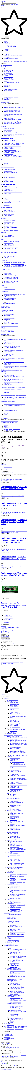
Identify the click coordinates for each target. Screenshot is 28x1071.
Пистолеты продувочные (10, 348)
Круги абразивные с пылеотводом (12, 112)
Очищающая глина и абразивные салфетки (14, 275)
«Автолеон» (4, 1061)
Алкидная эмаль (8, 130)
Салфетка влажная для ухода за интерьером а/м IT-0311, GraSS (13, 558)
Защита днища (7, 186)
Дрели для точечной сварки (11, 398)
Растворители (4, 291)
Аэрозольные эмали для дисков (12, 144)
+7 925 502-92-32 (14, 4)
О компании (7, 49)
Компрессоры (7, 364)
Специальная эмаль (9, 135)
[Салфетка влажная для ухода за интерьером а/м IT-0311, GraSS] (14, 550)
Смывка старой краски (9, 282)
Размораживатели (8, 77)
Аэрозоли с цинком (9, 148)
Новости (6, 42)
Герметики (3, 232)
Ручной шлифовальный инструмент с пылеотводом (17, 992)
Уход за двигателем (8, 87)
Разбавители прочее (9, 296)
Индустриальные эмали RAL (11, 132)
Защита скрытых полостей (10, 188)
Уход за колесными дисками (11, 89)
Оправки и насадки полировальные (13, 405)
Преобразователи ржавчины (11, 277)
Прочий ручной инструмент (11, 410)
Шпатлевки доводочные (10, 220)
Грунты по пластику (9, 244)
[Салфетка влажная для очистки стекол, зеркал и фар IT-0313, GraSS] (14, 513)
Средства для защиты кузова (8, 184)
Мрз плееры (7, 319)
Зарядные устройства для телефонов (13, 316)
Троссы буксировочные (7, 330)
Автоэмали (3, 126)
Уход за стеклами (8, 78)
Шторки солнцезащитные (7, 331)
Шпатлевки (3, 218)
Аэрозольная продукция (7, 138)
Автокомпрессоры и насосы (8, 303)
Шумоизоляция (7, 193)
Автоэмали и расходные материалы (13, 55)
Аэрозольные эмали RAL (10, 155)
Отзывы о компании (9, 620)
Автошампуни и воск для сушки (12, 82)
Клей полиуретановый (9, 256)
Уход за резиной (8, 90)
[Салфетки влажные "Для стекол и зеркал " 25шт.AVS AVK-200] (14, 567)
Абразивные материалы (7, 104)
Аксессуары (7, 57)
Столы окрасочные (8, 351)
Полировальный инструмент (8, 401)
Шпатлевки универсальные (11, 230)
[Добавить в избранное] (1, 454)
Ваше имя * (3, 1050)
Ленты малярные (8, 213)
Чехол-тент (3, 332)
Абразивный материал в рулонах (12, 110)
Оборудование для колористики (9, 422)
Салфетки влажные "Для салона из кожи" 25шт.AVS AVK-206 (14, 488)
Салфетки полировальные (10, 172)
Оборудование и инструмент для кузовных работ (13, 395)
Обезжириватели (8, 274)
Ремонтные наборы (8, 181)
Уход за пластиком (8, 74)
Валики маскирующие (9, 211)
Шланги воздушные (9, 363)
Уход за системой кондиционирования (13, 91)
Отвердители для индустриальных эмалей (14, 262)
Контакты (6, 51)
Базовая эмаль (7, 131)
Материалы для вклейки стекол (9, 252)
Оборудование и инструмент (11, 58)
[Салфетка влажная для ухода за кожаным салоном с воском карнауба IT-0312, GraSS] (14, 532)
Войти (3, 36)
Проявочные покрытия (9, 289)
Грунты (2, 239)
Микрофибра (7, 86)
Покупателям (7, 43)
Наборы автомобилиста (7, 310)
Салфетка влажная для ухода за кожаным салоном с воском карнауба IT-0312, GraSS (13, 540)
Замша (5, 83)
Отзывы (6, 50)
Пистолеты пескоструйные (10, 347)
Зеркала (3, 327)
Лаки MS (6, 164)
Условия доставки (11, 46)
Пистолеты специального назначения (13, 350)
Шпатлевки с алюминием (10, 227)
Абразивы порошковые (9, 116)
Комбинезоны (7, 202)
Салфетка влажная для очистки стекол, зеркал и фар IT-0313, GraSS (14, 522)
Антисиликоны (7, 273)
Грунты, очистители (9, 254)
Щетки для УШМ (8, 384)
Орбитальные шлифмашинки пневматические (15, 373)
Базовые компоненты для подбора (9, 421)
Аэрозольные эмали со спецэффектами (13, 156)
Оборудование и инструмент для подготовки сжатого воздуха (15, 969)
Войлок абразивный (9, 118)
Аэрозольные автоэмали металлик (12, 151)
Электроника (4, 311)
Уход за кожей (7, 71)
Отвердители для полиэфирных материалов (15, 265)
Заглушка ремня (5, 306)
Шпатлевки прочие (8, 226)
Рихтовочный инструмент (10, 411)
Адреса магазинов (5, 639)
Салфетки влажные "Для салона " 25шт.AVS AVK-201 (14, 504)
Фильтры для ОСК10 (9, 354)
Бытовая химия (4, 418)
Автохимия (6, 54)
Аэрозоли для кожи (8, 147)
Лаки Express (7, 161)
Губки (5, 81)
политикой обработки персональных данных (13, 1055)
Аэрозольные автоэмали (10, 150)
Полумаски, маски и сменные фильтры (13, 201)
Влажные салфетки (8, 70)
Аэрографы (6, 352)
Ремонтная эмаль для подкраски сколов (14, 134)
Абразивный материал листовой (12, 111)
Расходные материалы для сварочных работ (15, 397)
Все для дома (7, 59)
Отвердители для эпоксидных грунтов (13, 266)
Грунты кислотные (8, 243)
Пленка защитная (8, 215)
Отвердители (4, 260)
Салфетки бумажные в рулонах (11, 278)
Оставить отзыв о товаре (7, 472)
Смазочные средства (6, 102)
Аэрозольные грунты (9, 152)
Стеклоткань (7, 178)
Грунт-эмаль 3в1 (17, 763)
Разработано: (7, 663)
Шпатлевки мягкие (8, 223)
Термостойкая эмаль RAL (19, 764)
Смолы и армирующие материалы (9, 174)
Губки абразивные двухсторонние (12, 119)
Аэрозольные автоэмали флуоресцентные (14, 142)
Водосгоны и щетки (9, 79)
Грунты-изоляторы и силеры (11, 247)
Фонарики (3, 328)
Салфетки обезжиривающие (11, 281)
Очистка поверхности (6, 269)
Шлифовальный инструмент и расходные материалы (14, 979)
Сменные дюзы (7, 355)
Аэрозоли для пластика (9, 140)
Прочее (5, 180)
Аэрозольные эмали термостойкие (12, 146)
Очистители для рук (9, 203)
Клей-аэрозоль (7, 98)
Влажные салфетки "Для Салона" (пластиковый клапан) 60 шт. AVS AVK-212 (14, 605)
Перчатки (6, 199)
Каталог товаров (5, 38)
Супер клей (6, 99)
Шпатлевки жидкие (9, 222)
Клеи (2, 94)
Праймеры (6, 287)
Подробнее (3, 464)
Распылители (7, 85)
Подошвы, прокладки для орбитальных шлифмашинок (17, 986)
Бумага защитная (8, 210)
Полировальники (8, 171)
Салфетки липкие (8, 280)
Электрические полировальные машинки (14, 404)
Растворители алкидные (10, 298)
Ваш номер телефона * (6, 1052)
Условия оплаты (11, 45)
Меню (7, 36)
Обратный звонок (5, 638)
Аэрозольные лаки (8, 154)
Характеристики (8, 467)
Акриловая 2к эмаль (9, 128)
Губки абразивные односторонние (12, 121)
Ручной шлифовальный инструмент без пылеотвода (17, 989)
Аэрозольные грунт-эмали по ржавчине (14, 143)
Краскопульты (7, 343)
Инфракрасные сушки (9, 342)
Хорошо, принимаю (6, 1069)
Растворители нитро (9, 299)
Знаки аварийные (5, 307)
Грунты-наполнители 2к (10, 249)
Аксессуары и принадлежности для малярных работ (18, 950)
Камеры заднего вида (9, 318)
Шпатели (6, 413)
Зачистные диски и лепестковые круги (13, 122)
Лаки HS (6, 163)
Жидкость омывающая (6, 65)
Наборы (6, 75)
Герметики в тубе (8, 235)
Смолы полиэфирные (9, 177)
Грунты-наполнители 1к (10, 248)
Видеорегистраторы (9, 314)
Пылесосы (6, 322)
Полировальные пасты (9, 169)
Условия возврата (11, 47)
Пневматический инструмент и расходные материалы (18, 1001)
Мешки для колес (8, 69)
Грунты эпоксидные (9, 245)
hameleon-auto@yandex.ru (12, 643)
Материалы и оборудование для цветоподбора (15, 61)
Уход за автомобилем (6, 66)
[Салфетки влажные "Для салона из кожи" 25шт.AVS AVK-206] (14, 480)
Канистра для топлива (6, 308)
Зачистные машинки (9, 375)
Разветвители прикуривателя (11, 323)
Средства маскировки (6, 207)
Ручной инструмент (6, 407)
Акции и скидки (8, 616)
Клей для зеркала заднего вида (11, 97)
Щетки (5, 414)
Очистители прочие (9, 271)
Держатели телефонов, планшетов (9, 326)
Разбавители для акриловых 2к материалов (15, 294)
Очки (5, 198)
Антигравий (7, 189)
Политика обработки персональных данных (12, 662)
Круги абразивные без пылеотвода (12, 123)
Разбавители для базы (9, 295)
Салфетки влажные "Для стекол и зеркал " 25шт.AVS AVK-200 (14, 574)
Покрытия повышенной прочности (13, 192)
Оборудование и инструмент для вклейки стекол (13, 387)
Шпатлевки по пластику (10, 224)
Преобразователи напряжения (11, 320)
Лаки (2, 159)
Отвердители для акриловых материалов (14, 264)
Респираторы (7, 205)
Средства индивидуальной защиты (9, 195)
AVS (5, 469)
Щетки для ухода (5, 334)
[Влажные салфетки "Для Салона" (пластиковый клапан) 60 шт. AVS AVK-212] (10, 597)
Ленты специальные (9, 214)
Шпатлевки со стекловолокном (12, 228)
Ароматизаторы (5, 304)
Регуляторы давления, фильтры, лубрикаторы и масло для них (18, 977)
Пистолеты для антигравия (10, 344)
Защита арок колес (8, 190)
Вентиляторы (7, 315)
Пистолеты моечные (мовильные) (12, 346)
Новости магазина (8, 618)
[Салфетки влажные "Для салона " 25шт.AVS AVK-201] (14, 497)
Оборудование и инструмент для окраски (11, 336)
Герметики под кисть (9, 236)
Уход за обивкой (8, 73)
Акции (5, 41)
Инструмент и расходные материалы (13, 389)
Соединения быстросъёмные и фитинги (14, 362)
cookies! (15, 1065)
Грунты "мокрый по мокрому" (11, 241)
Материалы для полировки (7, 167)
